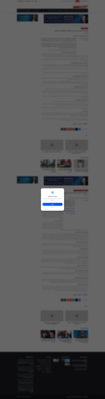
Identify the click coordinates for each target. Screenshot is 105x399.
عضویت (52, 204)
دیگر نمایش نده (52, 207)
